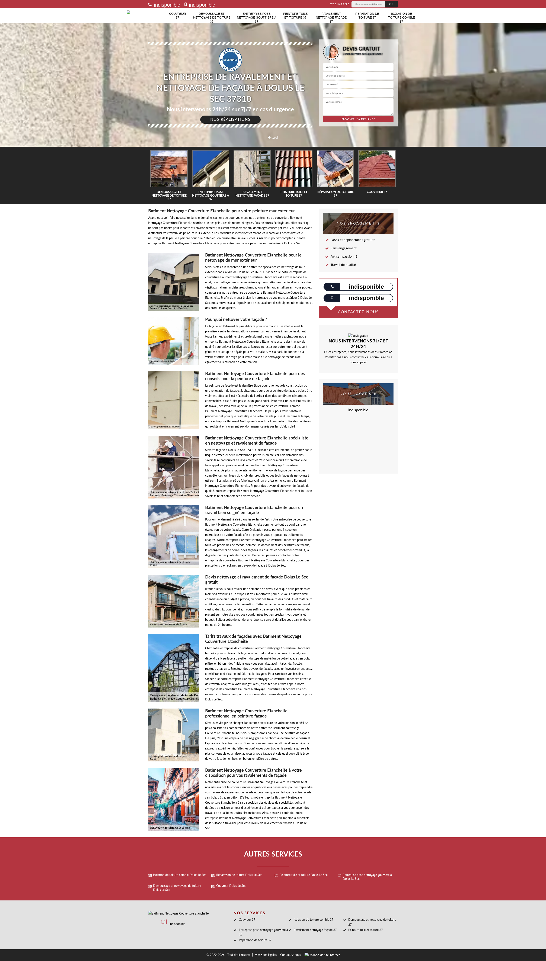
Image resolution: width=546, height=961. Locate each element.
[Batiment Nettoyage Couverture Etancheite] (146, 15)
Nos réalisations (230, 120)
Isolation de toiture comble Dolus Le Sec (179, 875)
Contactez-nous (290, 955)
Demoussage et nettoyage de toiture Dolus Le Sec (177, 887)
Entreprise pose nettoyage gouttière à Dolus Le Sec (367, 877)
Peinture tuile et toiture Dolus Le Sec (304, 875)
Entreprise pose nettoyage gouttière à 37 (256, 17)
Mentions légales (266, 955)
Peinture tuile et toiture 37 (295, 15)
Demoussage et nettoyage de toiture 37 (211, 17)
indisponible (166, 5)
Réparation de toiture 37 (367, 15)
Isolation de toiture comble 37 (401, 17)
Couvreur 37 (177, 15)
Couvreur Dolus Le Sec (231, 885)
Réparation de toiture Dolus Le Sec (239, 875)
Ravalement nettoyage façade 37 (331, 17)
